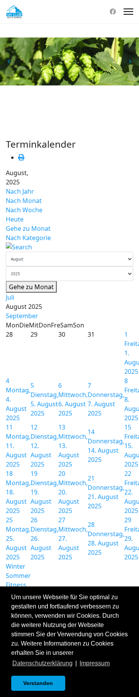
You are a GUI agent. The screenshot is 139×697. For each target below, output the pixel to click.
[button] (9, 61)
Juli (10, 297)
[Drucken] (21, 157)
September (22, 316)
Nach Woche (24, 210)
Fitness (16, 585)
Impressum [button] (95, 663)
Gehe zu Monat (28, 228)
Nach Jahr (20, 191)
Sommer (18, 575)
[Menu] (128, 11)
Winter (15, 566)
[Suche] (69, 247)
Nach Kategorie (28, 237)
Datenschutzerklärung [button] (42, 663)
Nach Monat (24, 200)
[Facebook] (113, 11)
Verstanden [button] (38, 683)
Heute (15, 219)
